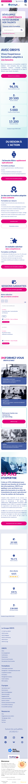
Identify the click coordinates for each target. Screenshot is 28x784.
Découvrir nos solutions (14, 75)
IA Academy (4, 674)
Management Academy (7, 676)
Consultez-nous (14, 221)
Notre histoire (5, 690)
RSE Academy (5, 680)
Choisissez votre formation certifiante (14, 266)
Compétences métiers (6, 672)
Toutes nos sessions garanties (14, 289)
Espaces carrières (5, 700)
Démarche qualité (5, 694)
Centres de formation (6, 698)
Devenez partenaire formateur (8, 702)
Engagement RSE (5, 696)
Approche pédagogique (7, 692)
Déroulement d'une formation (8, 661)
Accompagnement (6, 653)
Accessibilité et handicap (7, 704)
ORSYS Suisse (5, 639)
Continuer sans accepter (4, 782)
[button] (2, 5)
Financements (5, 657)
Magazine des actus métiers (8, 716)
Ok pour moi (23, 782)
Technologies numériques (7, 668)
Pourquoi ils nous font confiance (14, 523)
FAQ (3, 713)
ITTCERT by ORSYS (6, 631)
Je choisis (14, 782)
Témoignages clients (6, 718)
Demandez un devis (14, 226)
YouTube (4, 722)
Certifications (5, 655)
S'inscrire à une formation (7, 659)
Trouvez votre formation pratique (14, 178)
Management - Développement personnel (11, 670)
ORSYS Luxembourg (6, 637)
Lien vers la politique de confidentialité (8, 777)
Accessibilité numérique (7, 706)
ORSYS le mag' (5, 641)
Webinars (4, 720)
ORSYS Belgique (5, 635)
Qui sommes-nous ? (6, 688)
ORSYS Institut (5, 633)
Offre (3, 650)
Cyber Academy (5, 678)
